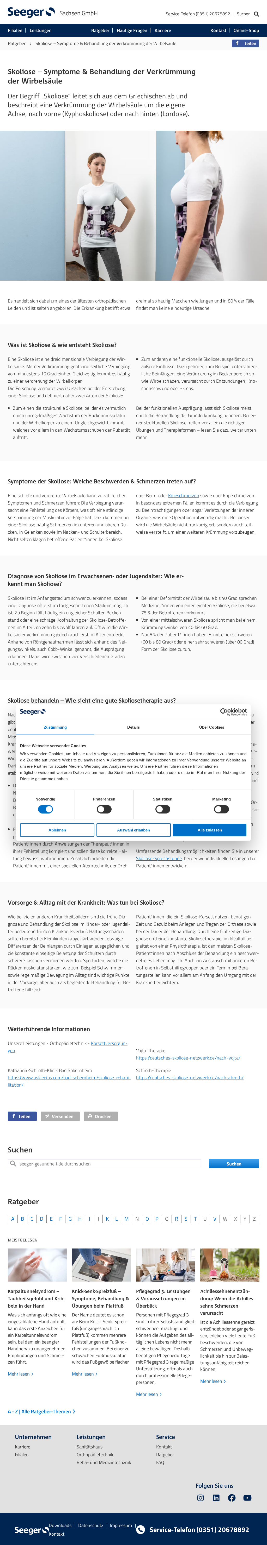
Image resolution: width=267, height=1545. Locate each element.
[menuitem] (212, 14)
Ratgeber (100, 30)
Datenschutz (90, 1525)
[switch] (104, 809)
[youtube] (247, 1498)
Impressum (121, 1525)
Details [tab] (133, 727)
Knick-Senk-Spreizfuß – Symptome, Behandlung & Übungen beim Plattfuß (100, 1298)
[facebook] (231, 1498)
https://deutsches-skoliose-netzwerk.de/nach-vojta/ (188, 1057)
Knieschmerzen (183, 495)
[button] (245, 43)
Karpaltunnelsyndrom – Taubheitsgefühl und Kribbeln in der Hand (36, 1298)
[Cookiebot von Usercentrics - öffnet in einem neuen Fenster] (224, 712)
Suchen (234, 1163)
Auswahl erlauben (133, 830)
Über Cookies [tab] (211, 727)
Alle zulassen (210, 830)
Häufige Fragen (132, 30)
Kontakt (218, 30)
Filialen (15, 30)
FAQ (160, 1462)
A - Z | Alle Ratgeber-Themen (40, 1411)
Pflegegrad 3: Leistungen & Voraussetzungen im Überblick (163, 1298)
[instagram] (200, 1498)
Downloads (60, 1525)
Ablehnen (57, 830)
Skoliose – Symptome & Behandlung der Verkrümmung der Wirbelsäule (105, 43)
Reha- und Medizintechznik (104, 1462)
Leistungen (41, 30)
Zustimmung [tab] (55, 727)
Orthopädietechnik (95, 1454)
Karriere (163, 30)
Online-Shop (246, 30)
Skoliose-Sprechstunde (159, 858)
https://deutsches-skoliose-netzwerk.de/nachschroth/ (190, 1077)
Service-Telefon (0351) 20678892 (198, 14)
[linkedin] (216, 1498)
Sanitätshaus (89, 1446)
